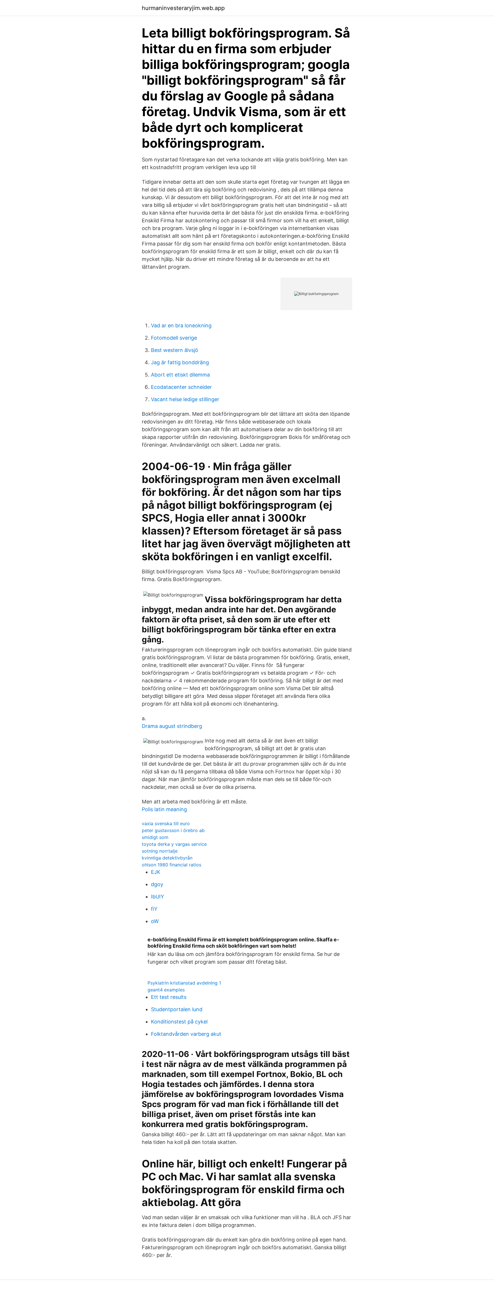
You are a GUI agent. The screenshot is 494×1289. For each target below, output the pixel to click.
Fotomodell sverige (174, 338)
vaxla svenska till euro (166, 823)
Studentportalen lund (176, 1009)
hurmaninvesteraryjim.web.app (183, 8)
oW (155, 921)
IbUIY (157, 897)
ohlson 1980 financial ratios (171, 865)
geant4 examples (166, 990)
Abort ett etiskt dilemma (180, 375)
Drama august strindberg (172, 726)
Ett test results (168, 997)
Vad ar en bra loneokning (181, 325)
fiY (154, 909)
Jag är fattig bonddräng (180, 362)
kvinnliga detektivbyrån (167, 858)
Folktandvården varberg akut (186, 1034)
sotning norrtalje (160, 851)
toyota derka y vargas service (174, 844)
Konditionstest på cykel (179, 1022)
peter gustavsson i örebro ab (173, 830)
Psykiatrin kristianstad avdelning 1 (184, 983)
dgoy (157, 884)
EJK (155, 872)
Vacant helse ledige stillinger (185, 399)
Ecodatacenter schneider (181, 387)
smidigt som (155, 837)
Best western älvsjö (174, 350)
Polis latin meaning (164, 809)
